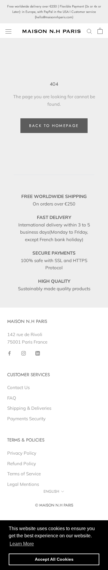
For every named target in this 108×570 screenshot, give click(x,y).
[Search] (89, 31)
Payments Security (26, 418)
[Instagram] (23, 353)
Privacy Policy (21, 453)
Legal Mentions (23, 484)
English (51, 491)
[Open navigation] (8, 30)
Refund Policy (21, 463)
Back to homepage (54, 125)
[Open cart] (100, 31)
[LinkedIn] (37, 353)
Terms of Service (24, 474)
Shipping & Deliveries (29, 408)
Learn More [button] (22, 543)
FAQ (11, 398)
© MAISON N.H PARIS (54, 505)
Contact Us (18, 387)
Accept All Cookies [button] (54, 559)
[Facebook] (9, 353)
